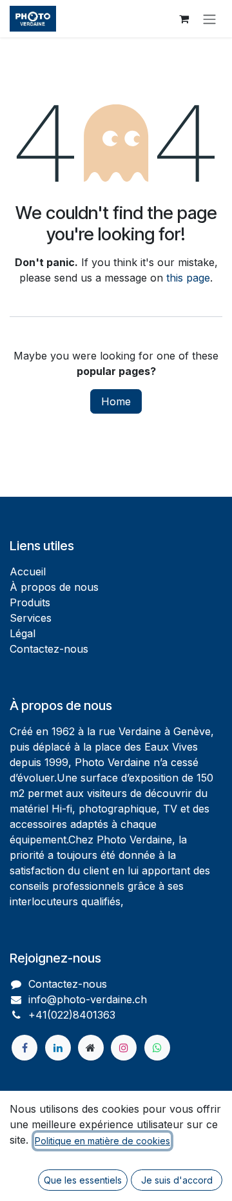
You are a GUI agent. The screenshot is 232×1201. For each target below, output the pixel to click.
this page (188, 277)
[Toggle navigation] (209, 18)
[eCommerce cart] (184, 19)
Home (116, 401)
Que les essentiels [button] (83, 1180)
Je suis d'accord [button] (177, 1180)
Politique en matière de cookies (102, 1140)
